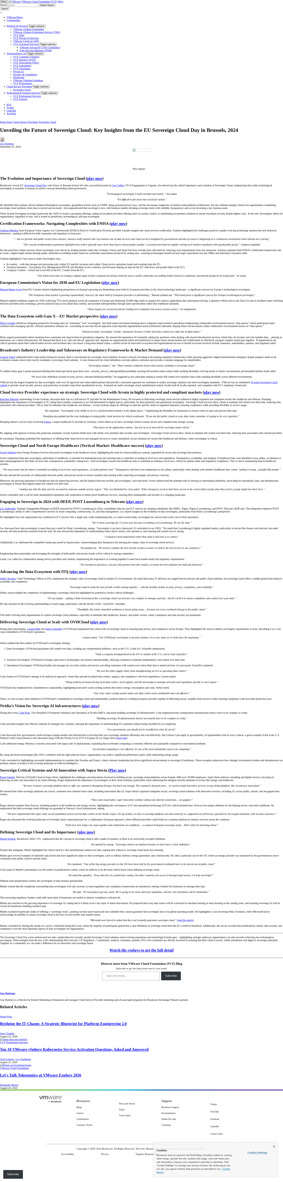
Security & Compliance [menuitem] (25, 74)
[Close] (274, 1147)
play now (94, 178)
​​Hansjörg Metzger (9, 399)
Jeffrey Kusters (8, 578)
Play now (117, 770)
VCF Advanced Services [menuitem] (26, 44)
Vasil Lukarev (7, 1059)
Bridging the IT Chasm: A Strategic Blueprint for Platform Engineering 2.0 (63, 1023)
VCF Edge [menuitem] (18, 35)
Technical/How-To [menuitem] (16, 53)
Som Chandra (7, 1033)
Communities (13, 20)
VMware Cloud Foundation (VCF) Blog (42, 1)
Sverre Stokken (8, 452)
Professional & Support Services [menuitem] (23, 93)
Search (3, 5)
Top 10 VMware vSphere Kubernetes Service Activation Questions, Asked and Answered (74, 1049)
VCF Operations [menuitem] (21, 68)
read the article (185, 920)
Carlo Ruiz (24, 712)
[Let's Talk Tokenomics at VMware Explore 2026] (15, 1065)
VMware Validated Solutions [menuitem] (28, 80)
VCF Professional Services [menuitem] (27, 96)
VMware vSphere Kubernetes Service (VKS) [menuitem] (36, 32)
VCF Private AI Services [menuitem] (26, 38)
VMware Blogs (15, 17)
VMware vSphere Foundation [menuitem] (28, 29)
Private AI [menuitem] (18, 71)
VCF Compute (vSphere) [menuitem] (26, 56)
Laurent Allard (7, 357)
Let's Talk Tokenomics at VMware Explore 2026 (40, 1075)
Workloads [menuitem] (18, 77)
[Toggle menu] (1, 12)
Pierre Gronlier (7, 323)
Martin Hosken (8, 838)
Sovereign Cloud (47, 122)
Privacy (105, 1154)
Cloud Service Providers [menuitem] (19, 86)
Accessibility (67, 1154)
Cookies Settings (257, 1152)
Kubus (47, 421)
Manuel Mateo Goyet (11, 289)
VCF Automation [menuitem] (22, 65)
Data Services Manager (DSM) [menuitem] (36, 50)
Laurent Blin (33, 629)
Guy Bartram (7, 143)
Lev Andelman (23, 1059)
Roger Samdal (7, 777)
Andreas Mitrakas (9, 230)
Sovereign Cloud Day (35, 185)
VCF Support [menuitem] (20, 99)
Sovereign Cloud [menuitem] (22, 89)
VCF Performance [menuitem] (22, 83)
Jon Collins (118, 185)
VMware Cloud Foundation (14, 1068)
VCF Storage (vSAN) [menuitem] (24, 59)
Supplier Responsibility (147, 1154)
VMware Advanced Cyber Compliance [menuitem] (40, 47)
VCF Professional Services (14, 1042)
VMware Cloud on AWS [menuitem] (26, 41)
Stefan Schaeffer (53, 629)
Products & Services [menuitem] (17, 26)
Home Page (6, 122)
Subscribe (171, 975)
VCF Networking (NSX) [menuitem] (26, 62)
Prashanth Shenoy (9, 1085)
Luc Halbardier (8, 508)
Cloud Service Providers (25, 122)
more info (122, 738)
